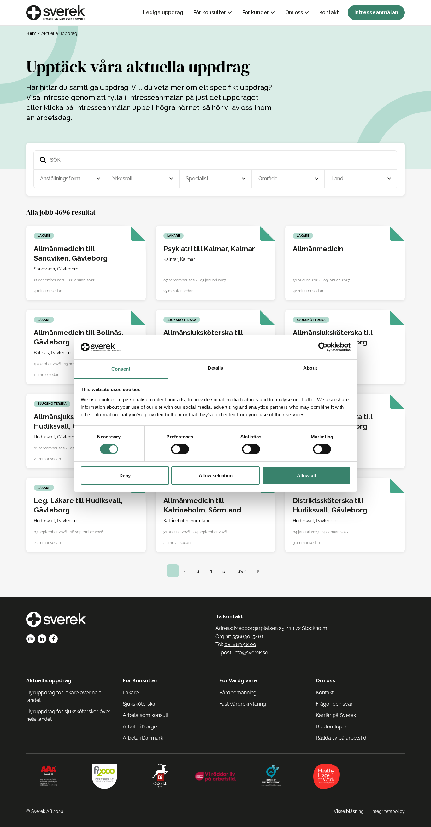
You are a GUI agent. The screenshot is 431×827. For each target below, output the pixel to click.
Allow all (306, 475)
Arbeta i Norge (140, 727)
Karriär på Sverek (336, 715)
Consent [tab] (120, 369)
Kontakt (329, 12)
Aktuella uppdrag (48, 681)
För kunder (255, 12)
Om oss (294, 12)
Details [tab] (215, 368)
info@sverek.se (250, 653)
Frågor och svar (334, 704)
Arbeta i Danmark (143, 738)
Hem (31, 33)
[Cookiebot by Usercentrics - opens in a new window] (323, 347)
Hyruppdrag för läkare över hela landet (64, 696)
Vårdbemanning (238, 693)
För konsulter (209, 12)
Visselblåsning (349, 811)
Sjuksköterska (139, 704)
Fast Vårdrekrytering (242, 704)
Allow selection (216, 475)
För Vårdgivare (238, 681)
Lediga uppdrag (163, 12)
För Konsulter (140, 681)
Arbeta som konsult (145, 715)
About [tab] (310, 368)
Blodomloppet (333, 727)
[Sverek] (55, 12)
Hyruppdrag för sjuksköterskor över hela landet (68, 715)
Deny (125, 475)
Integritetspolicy (388, 811)
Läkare (131, 693)
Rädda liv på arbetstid (341, 738)
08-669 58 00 (240, 644)
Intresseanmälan (376, 12)
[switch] (180, 449)
